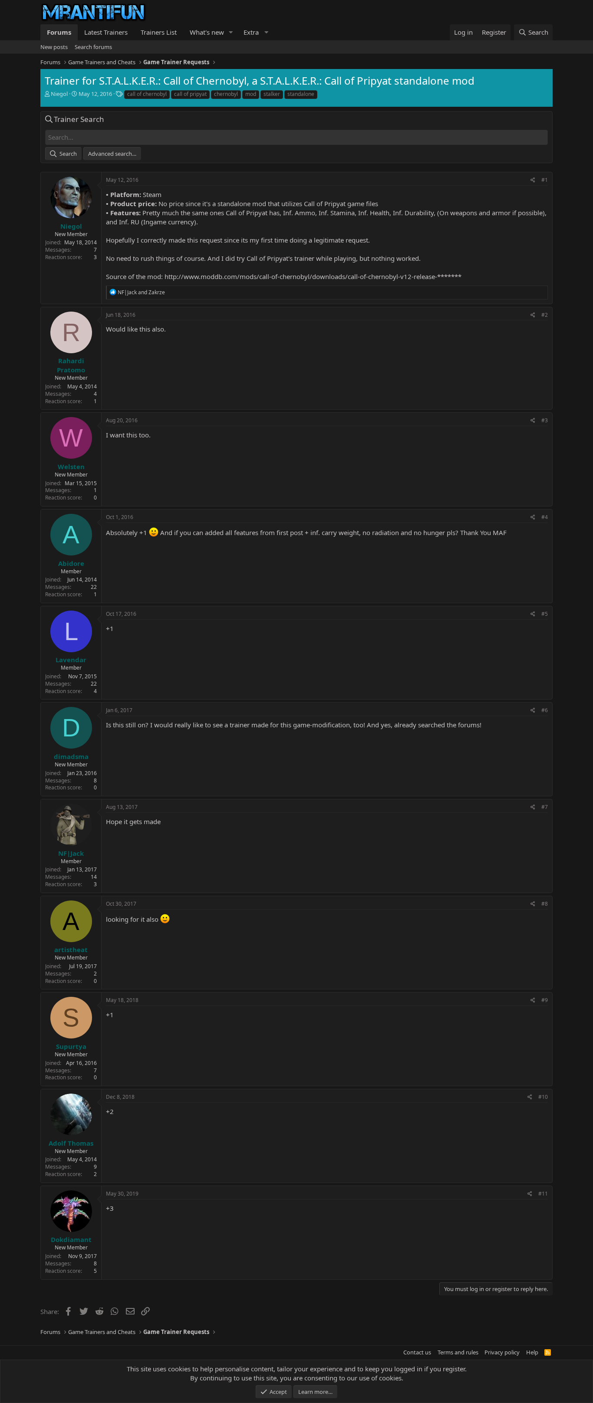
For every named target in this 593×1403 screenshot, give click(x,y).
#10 (543, 1097)
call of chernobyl (147, 94)
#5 (544, 614)
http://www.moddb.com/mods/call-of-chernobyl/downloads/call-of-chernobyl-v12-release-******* (313, 276)
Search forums (93, 47)
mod (250, 94)
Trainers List (159, 32)
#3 (544, 420)
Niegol (59, 94)
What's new (207, 32)
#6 (544, 710)
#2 (544, 315)
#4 (544, 517)
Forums (59, 32)
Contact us (417, 1352)
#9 (544, 1000)
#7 (544, 807)
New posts (54, 47)
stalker (272, 94)
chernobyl (226, 94)
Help (532, 1352)
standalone (300, 94)
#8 (544, 903)
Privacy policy (502, 1352)
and (141, 292)
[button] (231, 32)
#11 (543, 1193)
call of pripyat (190, 94)
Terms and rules (458, 1352)
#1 (544, 180)
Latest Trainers (106, 32)
